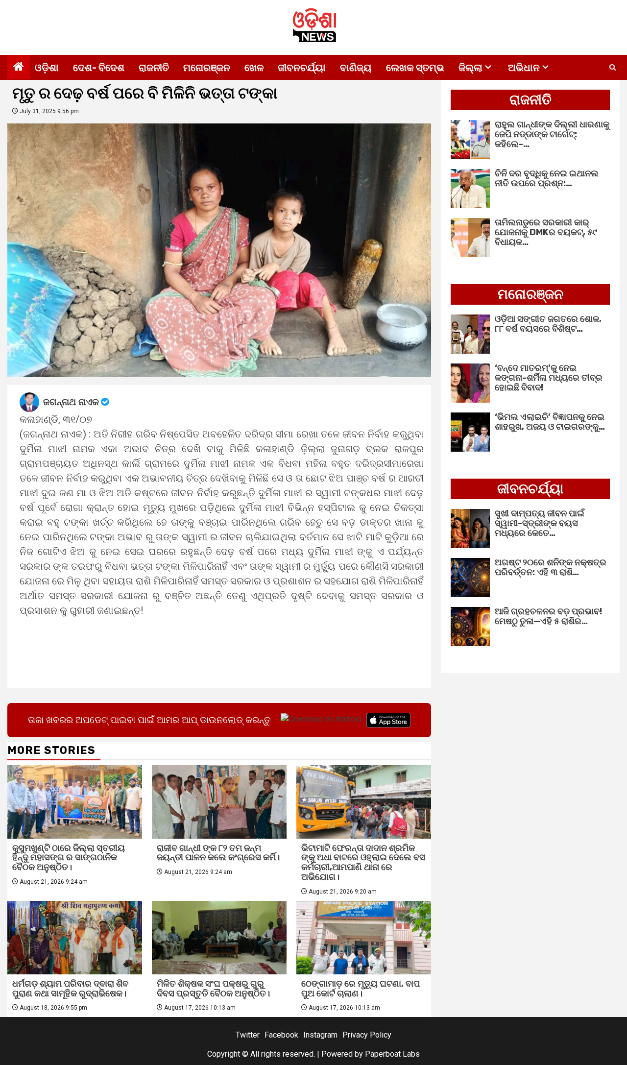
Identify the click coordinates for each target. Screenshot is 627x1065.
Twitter (248, 1035)
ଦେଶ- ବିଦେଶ (98, 67)
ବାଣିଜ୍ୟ (356, 67)
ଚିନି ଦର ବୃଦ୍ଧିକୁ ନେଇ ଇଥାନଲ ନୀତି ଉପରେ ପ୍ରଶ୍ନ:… (547, 178)
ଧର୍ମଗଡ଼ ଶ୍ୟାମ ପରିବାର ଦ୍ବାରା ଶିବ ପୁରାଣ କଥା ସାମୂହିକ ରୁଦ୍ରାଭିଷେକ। (70, 988)
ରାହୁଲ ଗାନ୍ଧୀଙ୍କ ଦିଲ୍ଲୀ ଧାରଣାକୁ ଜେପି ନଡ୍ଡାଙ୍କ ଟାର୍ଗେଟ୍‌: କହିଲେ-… (552, 134)
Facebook (281, 1035)
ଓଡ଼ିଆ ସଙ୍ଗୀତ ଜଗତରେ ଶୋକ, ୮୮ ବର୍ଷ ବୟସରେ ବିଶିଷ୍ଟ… (548, 324)
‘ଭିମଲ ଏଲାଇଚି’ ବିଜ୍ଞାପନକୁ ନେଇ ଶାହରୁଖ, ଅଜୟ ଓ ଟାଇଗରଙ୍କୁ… (550, 421)
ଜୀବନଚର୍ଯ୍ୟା (302, 67)
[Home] (18, 67)
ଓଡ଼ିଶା (47, 67)
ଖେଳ (254, 67)
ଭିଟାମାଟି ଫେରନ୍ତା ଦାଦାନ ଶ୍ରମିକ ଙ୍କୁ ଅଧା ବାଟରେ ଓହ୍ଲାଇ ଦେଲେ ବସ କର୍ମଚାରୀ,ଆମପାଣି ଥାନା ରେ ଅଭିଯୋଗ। (363, 862)
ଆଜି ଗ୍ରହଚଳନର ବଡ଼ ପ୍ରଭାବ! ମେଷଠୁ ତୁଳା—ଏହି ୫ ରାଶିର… (548, 616)
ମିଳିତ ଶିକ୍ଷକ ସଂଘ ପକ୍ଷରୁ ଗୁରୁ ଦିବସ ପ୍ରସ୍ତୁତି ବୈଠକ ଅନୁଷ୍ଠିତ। (213, 988)
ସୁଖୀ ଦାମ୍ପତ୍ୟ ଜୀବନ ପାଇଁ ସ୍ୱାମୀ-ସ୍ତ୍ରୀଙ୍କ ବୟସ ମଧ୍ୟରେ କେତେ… (539, 523)
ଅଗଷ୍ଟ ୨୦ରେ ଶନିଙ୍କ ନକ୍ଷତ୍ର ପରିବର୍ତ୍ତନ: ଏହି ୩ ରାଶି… (550, 567)
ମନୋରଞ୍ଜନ (206, 67)
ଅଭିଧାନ (524, 67)
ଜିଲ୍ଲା (470, 67)
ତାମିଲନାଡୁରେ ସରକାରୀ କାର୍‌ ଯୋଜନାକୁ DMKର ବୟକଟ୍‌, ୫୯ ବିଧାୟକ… (546, 232)
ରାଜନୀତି (154, 67)
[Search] (612, 67)
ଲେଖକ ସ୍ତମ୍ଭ (415, 67)
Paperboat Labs (392, 1054)
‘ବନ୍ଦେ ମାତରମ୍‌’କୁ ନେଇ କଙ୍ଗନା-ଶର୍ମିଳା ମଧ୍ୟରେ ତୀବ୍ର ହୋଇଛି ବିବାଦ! (549, 378)
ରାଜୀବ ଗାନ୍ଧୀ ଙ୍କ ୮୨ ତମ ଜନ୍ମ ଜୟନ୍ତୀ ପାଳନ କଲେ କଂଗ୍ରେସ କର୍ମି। (218, 853)
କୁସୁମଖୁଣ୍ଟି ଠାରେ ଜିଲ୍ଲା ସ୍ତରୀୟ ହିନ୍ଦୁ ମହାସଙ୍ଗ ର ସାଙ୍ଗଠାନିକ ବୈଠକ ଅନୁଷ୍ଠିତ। (68, 858)
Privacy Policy (366, 1035)
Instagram (320, 1035)
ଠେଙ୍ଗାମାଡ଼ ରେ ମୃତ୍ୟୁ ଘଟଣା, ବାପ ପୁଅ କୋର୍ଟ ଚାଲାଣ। (360, 988)
